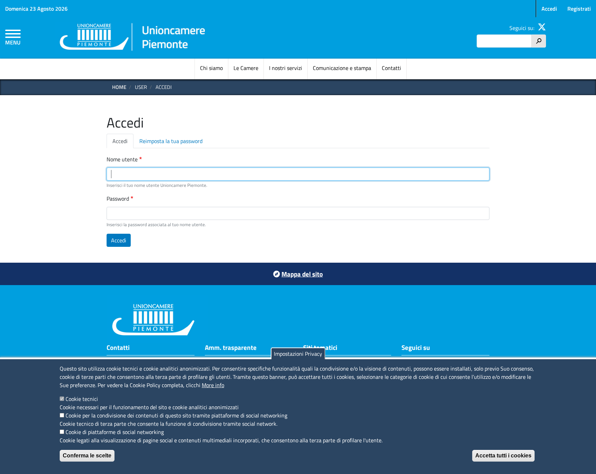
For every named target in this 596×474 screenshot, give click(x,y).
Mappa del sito (302, 274)
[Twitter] (542, 28)
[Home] (132, 38)
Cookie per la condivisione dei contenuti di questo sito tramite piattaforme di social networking (176, 415)
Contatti (391, 68)
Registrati (579, 8)
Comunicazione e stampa (342, 68)
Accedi (549, 8)
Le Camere (246, 68)
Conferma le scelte (87, 455)
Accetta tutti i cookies (503, 455)
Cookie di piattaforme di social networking (115, 432)
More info (213, 385)
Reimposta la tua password (170, 141)
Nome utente (122, 159)
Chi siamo (211, 68)
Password (118, 198)
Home (119, 87)
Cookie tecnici (82, 399)
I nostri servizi (285, 68)
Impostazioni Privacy (298, 354)
